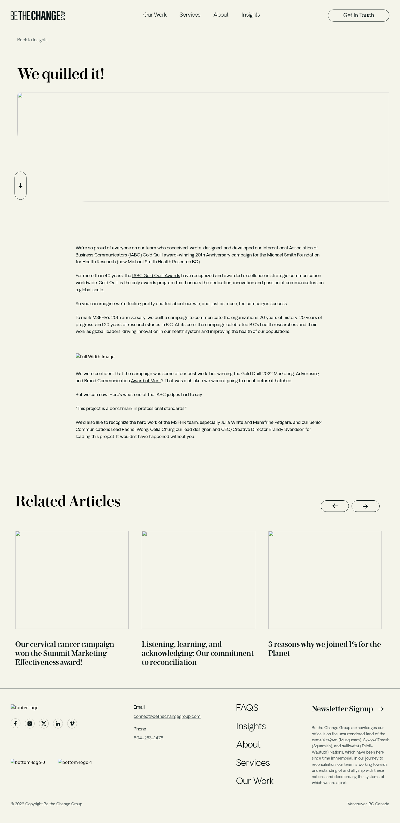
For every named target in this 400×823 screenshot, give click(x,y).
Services (190, 15)
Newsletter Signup (342, 708)
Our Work (155, 15)
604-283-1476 (148, 738)
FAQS (247, 708)
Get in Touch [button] (358, 16)
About (221, 15)
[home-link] (54, 707)
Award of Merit (146, 381)
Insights (251, 15)
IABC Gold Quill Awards (156, 276)
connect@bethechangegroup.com (167, 717)
